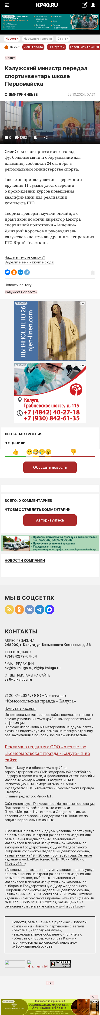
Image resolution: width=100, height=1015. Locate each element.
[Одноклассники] (14, 272)
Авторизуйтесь (50, 520)
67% (73, 452)
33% (15, 452)
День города (33, 47)
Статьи (62, 38)
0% (29, 452)
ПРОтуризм (56, 47)
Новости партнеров (51, 926)
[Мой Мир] (20, 272)
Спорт (10, 58)
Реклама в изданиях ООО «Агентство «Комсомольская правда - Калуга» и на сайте (47, 753)
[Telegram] (27, 272)
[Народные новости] (84, 5)
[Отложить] (35, 137)
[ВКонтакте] (7, 272)
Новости (12, 38)
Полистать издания (20, 708)
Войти (92, 5)
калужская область (21, 292)
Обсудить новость (50, 467)
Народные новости (38, 38)
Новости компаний (25, 560)
